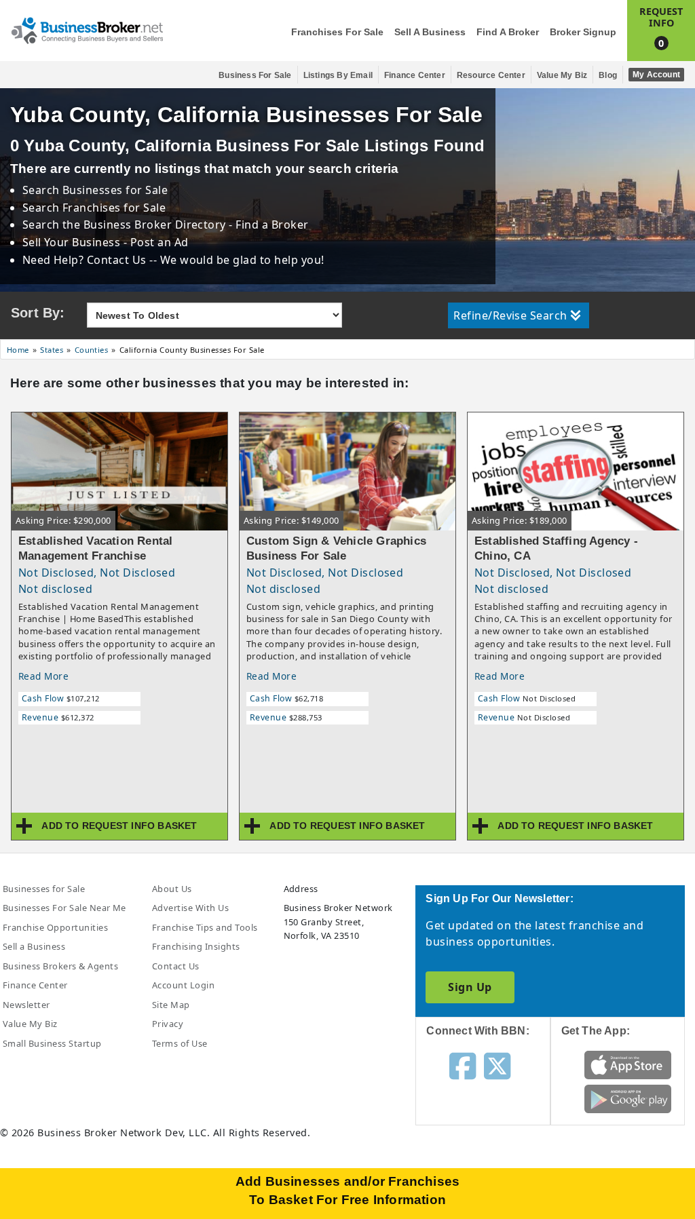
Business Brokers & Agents (60, 966)
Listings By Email (338, 75)
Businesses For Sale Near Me (64, 908)
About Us (172, 889)
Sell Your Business (73, 242)
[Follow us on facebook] (462, 1065)
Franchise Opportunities (55, 927)
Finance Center (414, 75)
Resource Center (491, 75)
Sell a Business (430, 32)
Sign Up (469, 987)
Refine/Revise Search (510, 315)
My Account (656, 74)
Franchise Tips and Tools (205, 927)
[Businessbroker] (87, 29)
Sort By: (38, 312)
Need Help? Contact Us (86, 259)
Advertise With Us (190, 908)
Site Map (171, 1005)
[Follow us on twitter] (497, 1065)
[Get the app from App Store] (627, 1064)
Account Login (183, 985)
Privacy (167, 1024)
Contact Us (176, 966)
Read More (43, 676)
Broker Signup (583, 32)
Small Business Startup (52, 1043)
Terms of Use (180, 1043)
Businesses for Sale (115, 189)
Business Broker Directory (154, 224)
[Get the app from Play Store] (627, 1098)
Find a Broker (507, 32)
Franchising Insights (196, 946)
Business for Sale (255, 75)
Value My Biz (562, 75)
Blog (608, 75)
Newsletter (26, 1005)
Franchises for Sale (337, 32)
